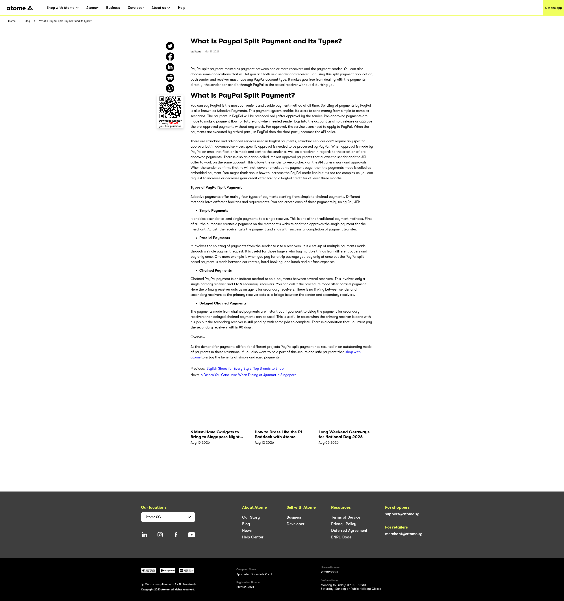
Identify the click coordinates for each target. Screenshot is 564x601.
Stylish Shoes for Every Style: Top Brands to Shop (245, 369)
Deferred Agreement (349, 530)
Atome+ (92, 8)
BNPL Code (341, 537)
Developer (136, 8)
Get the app (553, 7)
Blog (27, 21)
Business (113, 8)
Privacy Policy (343, 524)
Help (181, 8)
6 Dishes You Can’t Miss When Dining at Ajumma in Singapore (248, 375)
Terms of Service (345, 517)
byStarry (196, 51)
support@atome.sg (402, 514)
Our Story (251, 517)
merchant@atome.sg (404, 534)
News (247, 530)
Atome (11, 21)
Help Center (252, 537)
